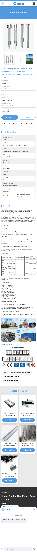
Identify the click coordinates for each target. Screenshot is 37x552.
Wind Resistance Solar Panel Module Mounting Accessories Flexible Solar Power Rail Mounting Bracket (9, 475)
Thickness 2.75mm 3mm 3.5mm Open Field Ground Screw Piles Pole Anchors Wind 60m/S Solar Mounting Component (27, 445)
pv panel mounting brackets (20, 372)
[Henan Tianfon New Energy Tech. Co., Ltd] (19, 3)
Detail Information (9, 124)
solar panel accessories (11, 380)
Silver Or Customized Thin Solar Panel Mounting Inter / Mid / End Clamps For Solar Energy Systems (10, 415)
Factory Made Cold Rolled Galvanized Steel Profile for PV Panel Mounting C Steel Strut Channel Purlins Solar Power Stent (9, 445)
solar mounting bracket (11, 376)
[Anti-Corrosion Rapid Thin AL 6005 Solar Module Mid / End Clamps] (27, 403)
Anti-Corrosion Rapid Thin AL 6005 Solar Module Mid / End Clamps (27, 415)
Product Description (27, 124)
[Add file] (2, 549)
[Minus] (34, 510)
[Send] (34, 549)
